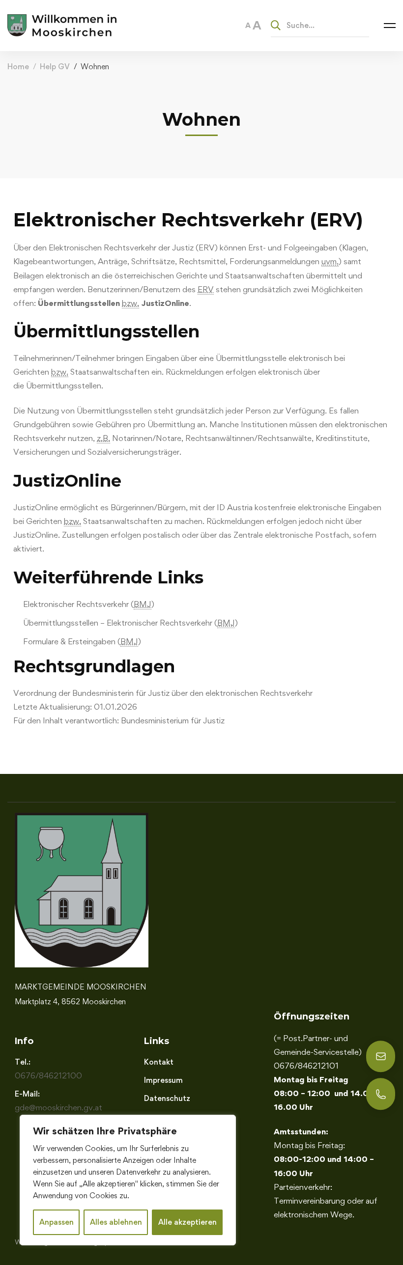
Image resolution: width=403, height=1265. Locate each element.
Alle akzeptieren (187, 1222)
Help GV (55, 66)
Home (18, 66)
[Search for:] (320, 25)
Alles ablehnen (116, 1222)
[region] (128, 1180)
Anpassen (56, 1222)
